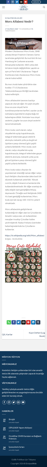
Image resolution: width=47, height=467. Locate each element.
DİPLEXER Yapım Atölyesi (20, 427)
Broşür (12, 419)
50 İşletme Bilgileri (13, 18)
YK (32, 29)
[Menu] (3, 7)
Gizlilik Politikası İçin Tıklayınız (23, 459)
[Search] (44, 7)
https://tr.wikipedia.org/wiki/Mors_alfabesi (24, 235)
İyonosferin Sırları (16, 447)
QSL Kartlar (7, 334)
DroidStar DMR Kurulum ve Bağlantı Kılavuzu (25, 437)
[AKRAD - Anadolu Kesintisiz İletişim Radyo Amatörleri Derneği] (23, 7)
